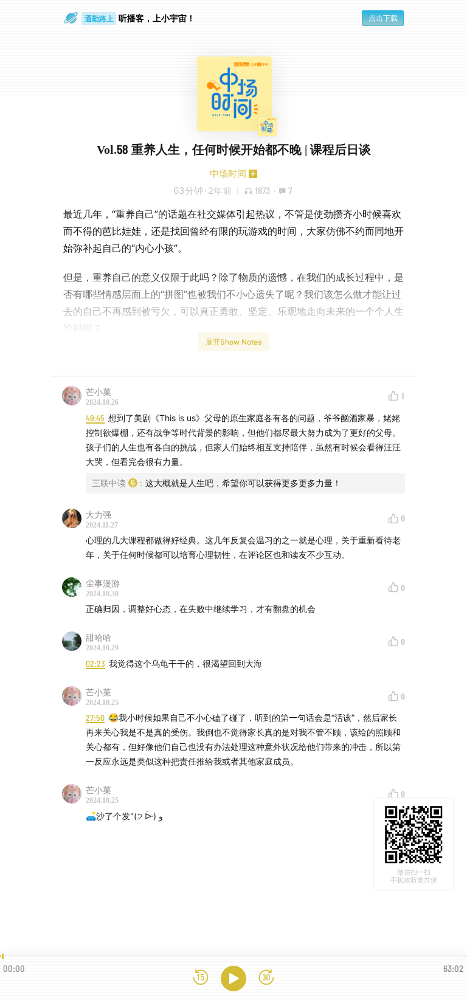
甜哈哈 (98, 637)
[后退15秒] (201, 978)
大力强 (98, 514)
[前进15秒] (266, 978)
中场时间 (228, 173)
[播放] (233, 978)
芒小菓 (98, 392)
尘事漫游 (103, 583)
